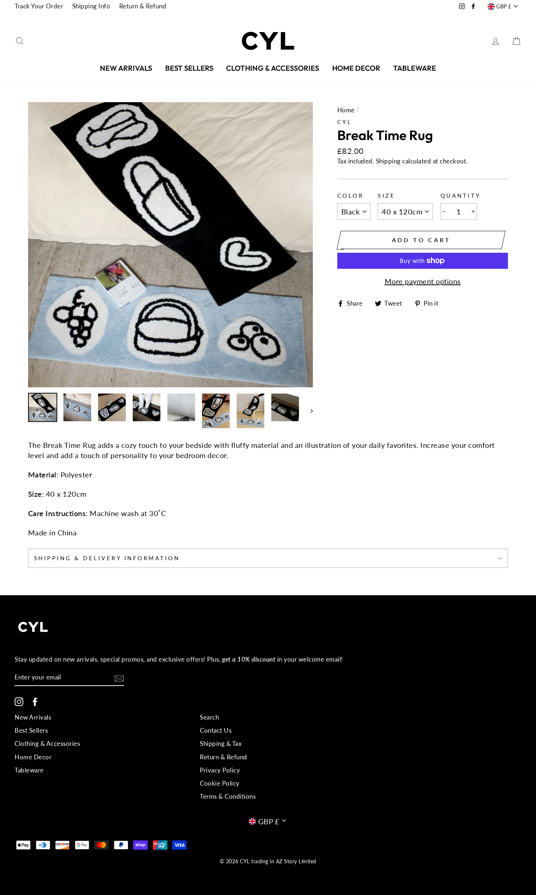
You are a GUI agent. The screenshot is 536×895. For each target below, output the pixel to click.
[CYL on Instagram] (19, 701)
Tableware (414, 68)
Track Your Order (39, 6)
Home (346, 110)
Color (350, 195)
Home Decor (356, 68)
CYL (344, 122)
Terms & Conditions (228, 796)
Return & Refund (143, 6)
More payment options (423, 281)
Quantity (460, 195)
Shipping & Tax (220, 743)
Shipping (388, 161)
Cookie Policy (220, 783)
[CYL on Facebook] (35, 701)
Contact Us (216, 730)
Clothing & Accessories (272, 68)
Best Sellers (189, 68)
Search (209, 717)
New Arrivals (126, 68)
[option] (170, 244)
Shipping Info (91, 6)
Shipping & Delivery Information (107, 558)
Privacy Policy (220, 770)
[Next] (308, 411)
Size (386, 195)
